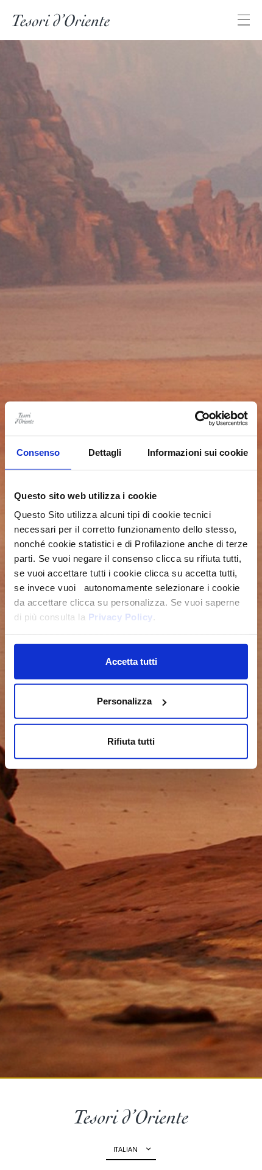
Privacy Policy (120, 617)
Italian (125, 1150)
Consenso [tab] (38, 452)
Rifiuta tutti (131, 741)
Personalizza (124, 701)
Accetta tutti (131, 661)
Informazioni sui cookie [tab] (197, 452)
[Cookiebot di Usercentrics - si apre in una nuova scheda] (194, 419)
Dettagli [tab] (105, 452)
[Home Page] (61, 20)
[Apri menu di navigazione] (244, 20)
